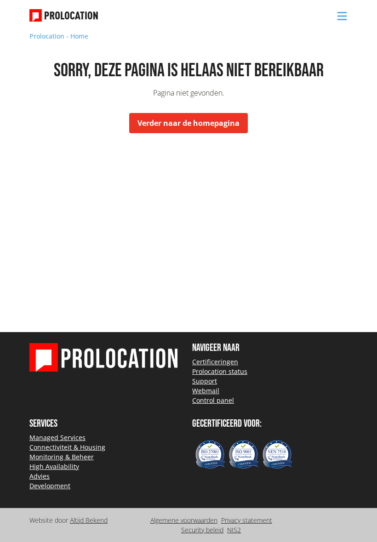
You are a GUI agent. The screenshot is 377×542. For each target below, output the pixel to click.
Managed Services (57, 437)
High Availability (54, 466)
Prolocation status (219, 371)
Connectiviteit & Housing (67, 447)
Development (49, 485)
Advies (39, 476)
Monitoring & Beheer (61, 456)
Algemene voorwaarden (183, 520)
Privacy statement (246, 520)
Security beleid (202, 529)
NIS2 (234, 529)
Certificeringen (215, 361)
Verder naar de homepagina (188, 123)
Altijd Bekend (89, 520)
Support (204, 381)
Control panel (213, 400)
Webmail (205, 390)
